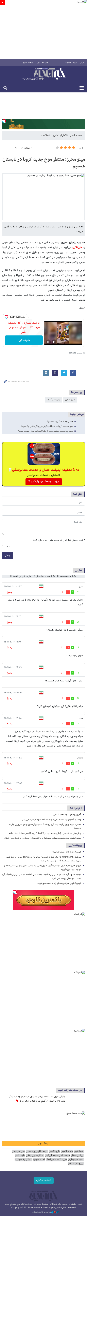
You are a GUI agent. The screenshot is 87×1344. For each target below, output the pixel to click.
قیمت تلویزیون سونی (37, 1151)
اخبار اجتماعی (60, 135)
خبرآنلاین (43, 74)
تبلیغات (30, 62)
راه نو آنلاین (67, 1151)
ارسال (8, 555)
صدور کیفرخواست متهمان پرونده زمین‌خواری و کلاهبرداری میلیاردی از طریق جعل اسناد (42, 838)
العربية (75, 62)
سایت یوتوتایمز (75, 1160)
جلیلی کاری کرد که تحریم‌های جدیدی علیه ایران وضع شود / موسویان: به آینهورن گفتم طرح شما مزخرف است (37, 1099)
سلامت (45, 135)
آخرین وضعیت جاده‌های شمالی (67, 814)
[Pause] (48, 341)
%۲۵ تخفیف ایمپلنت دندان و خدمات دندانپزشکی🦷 (43, 470)
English (68, 62)
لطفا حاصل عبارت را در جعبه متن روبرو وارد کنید (59, 540)
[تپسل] (4, 121)
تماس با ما (45, 62)
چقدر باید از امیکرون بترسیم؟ (60, 421)
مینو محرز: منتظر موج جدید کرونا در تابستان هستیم (43, 162)
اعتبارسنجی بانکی (35, 1155)
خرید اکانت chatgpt (56, 1160)
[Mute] (54, 341)
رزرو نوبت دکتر (75, 1164)
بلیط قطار (20, 1155)
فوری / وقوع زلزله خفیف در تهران (66, 852)
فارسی (82, 62)
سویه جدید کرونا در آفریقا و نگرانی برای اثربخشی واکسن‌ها (47, 426)
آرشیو (25, 62)
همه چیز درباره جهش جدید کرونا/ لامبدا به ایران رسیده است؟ (45, 431)
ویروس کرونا (53, 400)
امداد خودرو (39, 1160)
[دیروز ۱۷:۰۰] (76, 1101)
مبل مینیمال (18, 1151)
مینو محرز (70, 400)
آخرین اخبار (75, 808)
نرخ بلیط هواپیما (23, 1160)
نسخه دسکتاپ (43, 1180)
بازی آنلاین (54, 1151)
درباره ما (37, 62)
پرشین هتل (77, 1155)
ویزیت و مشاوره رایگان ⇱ (43, 481)
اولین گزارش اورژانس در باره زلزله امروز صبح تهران (59, 883)
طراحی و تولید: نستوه (41, 1212)
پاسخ (9, 592)
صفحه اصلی (76, 135)
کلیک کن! (24, 340)
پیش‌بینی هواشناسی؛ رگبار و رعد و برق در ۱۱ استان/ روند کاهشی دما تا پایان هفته (45, 833)
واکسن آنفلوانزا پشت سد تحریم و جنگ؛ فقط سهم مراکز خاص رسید (51, 819)
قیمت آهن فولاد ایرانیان (57, 1155)
